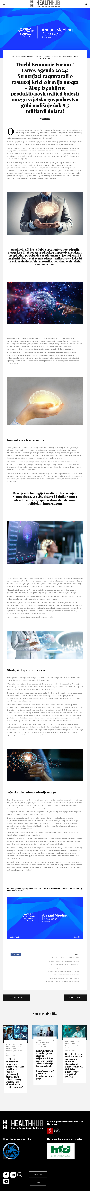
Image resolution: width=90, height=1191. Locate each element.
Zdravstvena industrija (72, 978)
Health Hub (46, 119)
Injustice (67, 964)
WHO (69, 975)
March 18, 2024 (45, 59)
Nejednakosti (75, 964)
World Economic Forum (57, 978)
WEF (78, 971)
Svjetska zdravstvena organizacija (68, 968)
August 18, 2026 (41, 1047)
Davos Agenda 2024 (59, 957)
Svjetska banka (53, 968)
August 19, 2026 (11, 1055)
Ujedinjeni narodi (53, 971)
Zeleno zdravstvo (74, 981)
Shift (8, 1053)
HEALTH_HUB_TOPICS (42, 57)
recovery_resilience (69, 57)
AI (52, 957)
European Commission (72, 957)
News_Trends (56, 57)
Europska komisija (54, 961)
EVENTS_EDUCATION (28, 57)
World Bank (75, 975)
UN (75, 971)
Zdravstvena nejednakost (53, 981)
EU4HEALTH (16, 57)
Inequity (61, 964)
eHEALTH (9, 1044)
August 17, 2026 (70, 1050)
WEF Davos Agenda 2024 (61, 975)
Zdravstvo (65, 981)
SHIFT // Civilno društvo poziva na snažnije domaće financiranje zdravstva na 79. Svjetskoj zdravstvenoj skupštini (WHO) (74, 1065)
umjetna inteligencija (66, 971)
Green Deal (64, 961)
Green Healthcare (73, 961)
